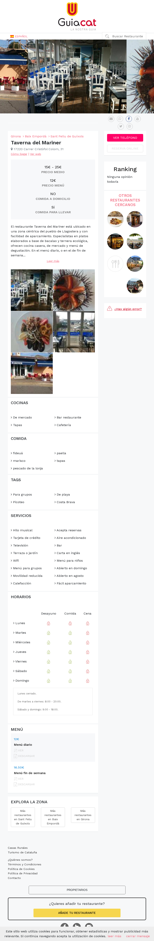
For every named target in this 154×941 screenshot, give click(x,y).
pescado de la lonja (27, 468)
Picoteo (18, 502)
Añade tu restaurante (77, 913)
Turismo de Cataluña (22, 852)
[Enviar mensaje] (111, 119)
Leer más (53, 261)
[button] (19, 36)
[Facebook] (129, 119)
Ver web (35, 154)
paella (61, 453)
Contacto (14, 878)
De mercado (22, 417)
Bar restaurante (68, 417)
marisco (18, 461)
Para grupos (22, 494)
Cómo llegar (19, 154)
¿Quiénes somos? (20, 859)
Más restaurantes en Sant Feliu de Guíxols (23, 817)
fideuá (17, 453)
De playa (63, 494)
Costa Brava (65, 502)
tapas (60, 461)
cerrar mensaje (138, 936)
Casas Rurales (18, 847)
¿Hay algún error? (128, 309)
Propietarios (77, 889)
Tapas (17, 425)
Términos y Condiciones (24, 864)
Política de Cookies (21, 869)
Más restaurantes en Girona (83, 815)
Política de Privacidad (22, 873)
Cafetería (63, 425)
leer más (114, 936)
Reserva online (125, 148)
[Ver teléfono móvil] (120, 119)
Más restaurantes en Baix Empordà (53, 817)
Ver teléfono (125, 138)
